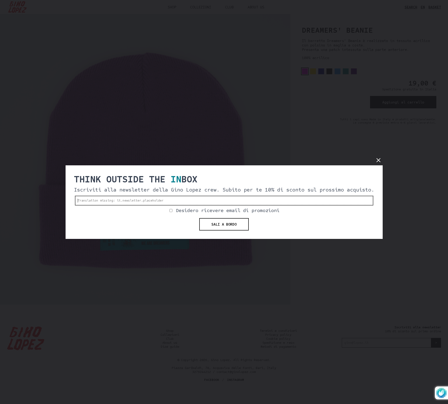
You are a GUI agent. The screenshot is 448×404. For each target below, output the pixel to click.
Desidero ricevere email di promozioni (228, 210)
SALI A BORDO (224, 224)
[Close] (378, 160)
